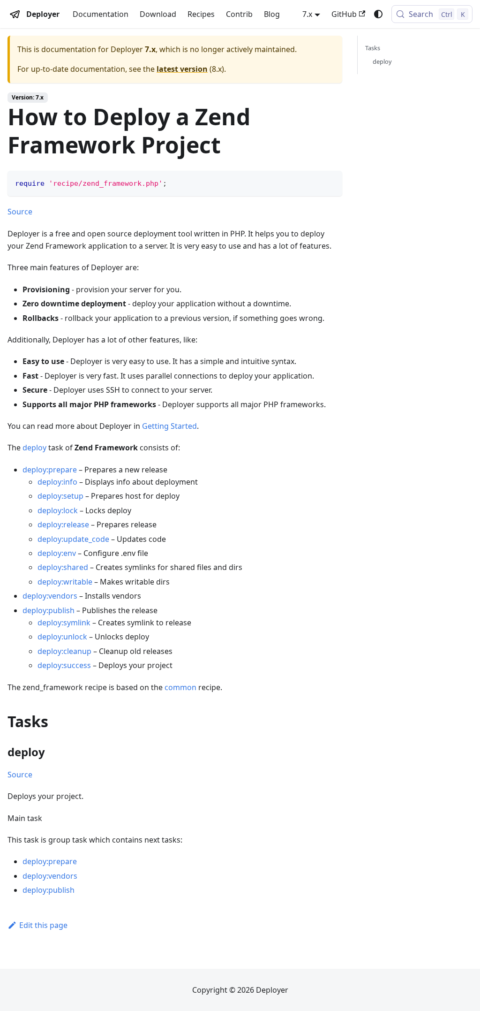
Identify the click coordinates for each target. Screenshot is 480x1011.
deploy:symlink (64, 622)
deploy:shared (63, 567)
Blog (272, 14)
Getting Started (169, 426)
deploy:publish (48, 610)
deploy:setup (60, 496)
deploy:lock (58, 510)
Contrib (239, 14)
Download (158, 14)
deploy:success (64, 665)
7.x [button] (307, 14)
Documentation (100, 14)
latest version (182, 69)
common (180, 687)
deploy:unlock (62, 636)
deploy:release (63, 524)
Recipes (201, 14)
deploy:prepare (49, 469)
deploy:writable (65, 582)
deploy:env (57, 553)
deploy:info (57, 482)
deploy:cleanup (64, 651)
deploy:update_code (73, 539)
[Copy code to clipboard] (330, 182)
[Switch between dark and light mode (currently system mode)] (378, 14)
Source (20, 211)
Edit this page (43, 925)
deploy (34, 447)
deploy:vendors (49, 596)
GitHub (344, 14)
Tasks (372, 48)
